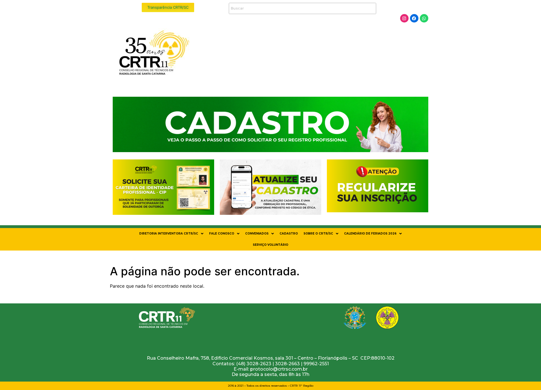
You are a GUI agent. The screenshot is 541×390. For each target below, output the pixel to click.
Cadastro (289, 233)
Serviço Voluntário (270, 245)
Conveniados (257, 233)
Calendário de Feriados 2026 (370, 233)
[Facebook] (414, 18)
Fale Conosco (221, 233)
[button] (171, 233)
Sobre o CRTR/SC (318, 233)
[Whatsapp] (424, 18)
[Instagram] (404, 18)
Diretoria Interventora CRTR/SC (168, 233)
